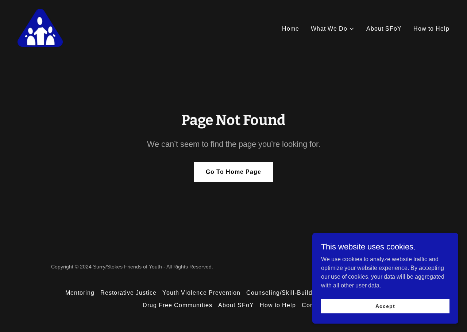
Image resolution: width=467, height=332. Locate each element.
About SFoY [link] (384, 29)
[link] (40, 27)
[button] (333, 28)
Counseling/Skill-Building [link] (283, 293)
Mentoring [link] (79, 293)
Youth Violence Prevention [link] (201, 293)
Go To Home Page (233, 172)
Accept (385, 306)
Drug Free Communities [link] (177, 305)
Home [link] (290, 29)
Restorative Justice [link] (128, 293)
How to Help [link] (431, 29)
